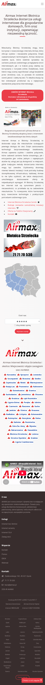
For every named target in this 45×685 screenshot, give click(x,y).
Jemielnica (26, 394)
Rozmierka (30, 422)
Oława (22, 651)
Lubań (22, 666)
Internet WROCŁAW (12, 608)
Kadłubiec (10, 414)
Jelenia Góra (22, 626)
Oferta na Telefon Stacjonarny (20, 211)
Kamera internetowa (13, 604)
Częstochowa (22, 619)
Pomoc (4, 554)
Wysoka (32, 426)
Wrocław (7, 619)
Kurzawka (11, 374)
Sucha (37, 406)
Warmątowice (36, 382)
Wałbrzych (22, 622)
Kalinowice (38, 386)
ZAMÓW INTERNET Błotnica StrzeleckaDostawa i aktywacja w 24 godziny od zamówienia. (22, 95)
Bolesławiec (7, 643)
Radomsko (37, 636)
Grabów (34, 438)
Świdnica (7, 636)
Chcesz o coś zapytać (31, 680)
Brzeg (22, 647)
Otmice (23, 410)
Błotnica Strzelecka (18, 434)
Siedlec (38, 378)
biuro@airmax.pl (10, 585)
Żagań (8, 658)
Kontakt (11, 214)
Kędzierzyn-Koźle (37, 632)
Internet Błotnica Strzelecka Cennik (22, 202)
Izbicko (38, 402)
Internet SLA (7, 532)
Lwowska (37, 374)
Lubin (7, 632)
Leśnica (35, 434)
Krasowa (35, 410)
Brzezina (26, 378)
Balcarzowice (17, 430)
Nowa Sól (22, 643)
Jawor (22, 662)
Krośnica (15, 398)
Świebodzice (7, 662)
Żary (37, 643)
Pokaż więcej (22, 677)
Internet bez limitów (9, 524)
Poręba (27, 402)
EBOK (4, 558)
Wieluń (37, 662)
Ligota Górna (13, 402)
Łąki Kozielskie (30, 398)
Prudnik (37, 666)
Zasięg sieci (6, 537)
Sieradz (22, 639)
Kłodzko (37, 654)
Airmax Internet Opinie (31, 604)
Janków (12, 410)
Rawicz (7, 671)
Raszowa (26, 406)
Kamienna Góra (22, 671)
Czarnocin (13, 406)
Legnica (7, 626)
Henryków (26, 418)
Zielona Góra (37, 619)
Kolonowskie (36, 414)
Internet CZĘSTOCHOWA (31, 608)
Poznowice (24, 386)
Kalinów (17, 422)
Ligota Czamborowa (24, 442)
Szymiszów (11, 382)
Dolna (38, 418)
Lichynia (23, 414)
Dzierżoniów (37, 647)
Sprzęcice (24, 374)
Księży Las (10, 386)
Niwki (23, 382)
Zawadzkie (32, 430)
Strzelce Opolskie (18, 438)
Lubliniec (22, 658)
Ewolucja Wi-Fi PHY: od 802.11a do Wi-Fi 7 (22, 600)
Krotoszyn (22, 654)
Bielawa (7, 654)
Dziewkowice (18, 390)
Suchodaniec (11, 394)
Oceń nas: (22, 315)
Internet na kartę (8, 528)
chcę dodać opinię (23, 325)
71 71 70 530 (9, 580)
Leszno (22, 632)
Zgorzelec (37, 651)
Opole (7, 622)
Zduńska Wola (37, 639)
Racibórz (22, 636)
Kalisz (37, 622)
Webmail (5, 563)
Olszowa (39, 394)
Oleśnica (7, 647)
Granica (32, 390)
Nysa (7, 639)
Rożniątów (12, 418)
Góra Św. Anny (18, 426)
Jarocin (7, 651)
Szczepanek (13, 378)
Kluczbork (37, 658)
